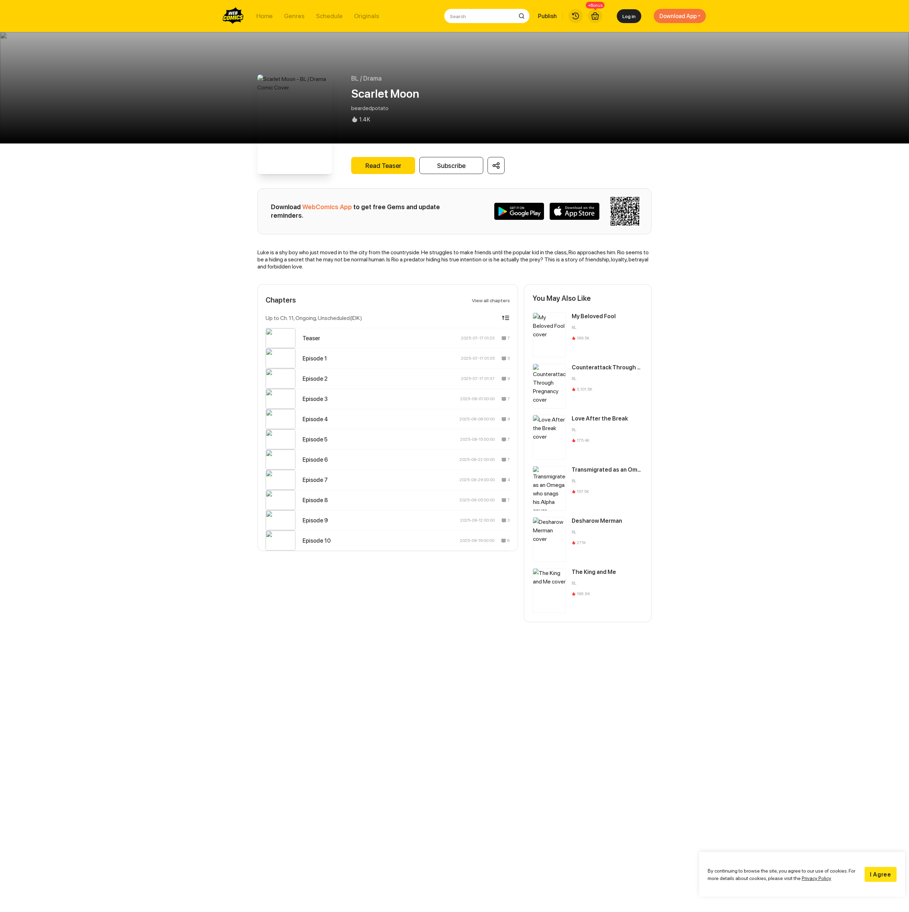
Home (264, 16)
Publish (547, 16)
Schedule (329, 16)
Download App (678, 16)
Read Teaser (383, 165)
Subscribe (451, 165)
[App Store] (574, 211)
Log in (629, 16)
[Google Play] (519, 211)
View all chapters (491, 300)
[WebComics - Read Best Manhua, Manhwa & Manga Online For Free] (233, 16)
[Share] (496, 165)
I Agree (880, 874)
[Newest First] (505, 318)
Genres (294, 16)
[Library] (575, 16)
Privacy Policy (816, 878)
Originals (366, 16)
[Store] (595, 16)
